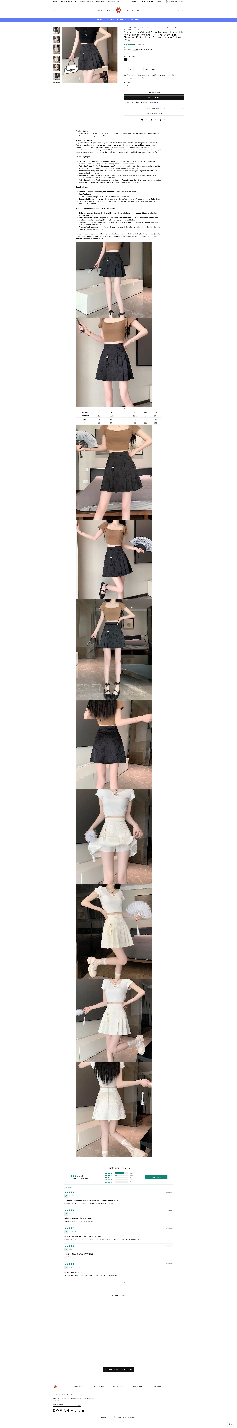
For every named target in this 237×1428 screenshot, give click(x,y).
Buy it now (154, 98)
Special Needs (110, 1)
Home (55, 1)
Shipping (135, 49)
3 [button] (118, 1282)
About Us (62, 1)
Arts (106, 10)
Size (126, 65)
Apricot (130, 60)
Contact (69, 1)
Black (126, 60)
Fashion (98, 10)
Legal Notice (157, 1386)
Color (129, 56)
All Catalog (90, 1)
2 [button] (115, 1282)
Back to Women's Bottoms (120, 1369)
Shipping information (154, 108)
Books (129, 10)
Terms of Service (98, 1386)
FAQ (75, 1)
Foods (138, 10)
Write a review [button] (156, 1177)
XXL (146, 69)
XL (140, 69)
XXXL (154, 69)
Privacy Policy (77, 1386)
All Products (100, 1)
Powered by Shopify (118, 1421)
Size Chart (81, 1)
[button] (129, 45)
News (118, 1)
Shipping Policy (118, 1386)
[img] (69, 1192)
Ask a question (154, 113)
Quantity (129, 82)
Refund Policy (137, 1386)
